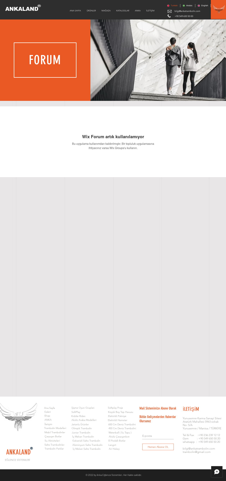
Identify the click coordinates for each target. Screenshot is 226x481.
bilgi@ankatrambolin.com (187, 11)
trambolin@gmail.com (197, 452)
